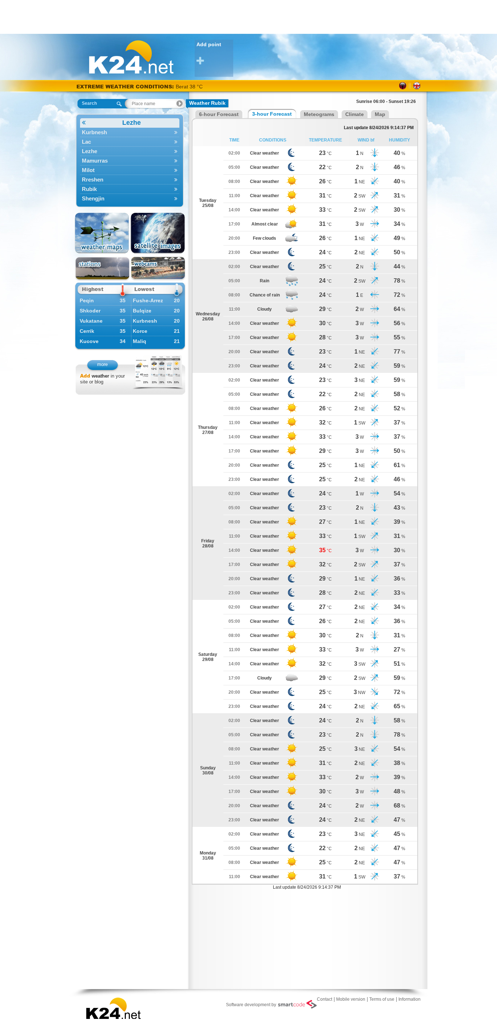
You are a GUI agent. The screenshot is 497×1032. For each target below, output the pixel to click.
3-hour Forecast (272, 114)
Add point (208, 44)
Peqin (87, 300)
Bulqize (142, 311)
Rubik (89, 189)
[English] (417, 85)
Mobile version (350, 999)
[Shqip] (403, 85)
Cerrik (87, 331)
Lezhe (131, 122)
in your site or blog (102, 378)
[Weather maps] (102, 233)
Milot (88, 170)
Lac (86, 142)
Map (380, 114)
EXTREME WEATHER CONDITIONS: (126, 86)
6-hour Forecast (219, 114)
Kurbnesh (94, 132)
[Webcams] (158, 268)
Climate (354, 114)
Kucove (89, 341)
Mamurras (95, 161)
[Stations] (102, 268)
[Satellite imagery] (158, 233)
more (102, 364)
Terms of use (381, 999)
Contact (324, 999)
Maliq (139, 341)
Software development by (251, 1004)
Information (409, 999)
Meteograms (319, 114)
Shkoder (90, 311)
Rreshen (92, 179)
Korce (140, 331)
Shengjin (93, 198)
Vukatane (91, 321)
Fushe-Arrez (148, 300)
